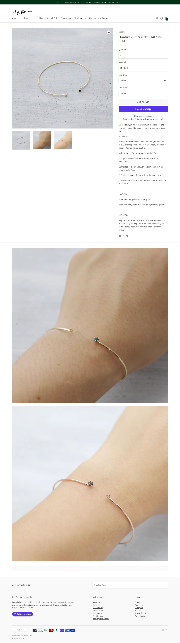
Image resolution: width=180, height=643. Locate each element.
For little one (80, 18)
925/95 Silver (37, 18)
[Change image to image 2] (42, 140)
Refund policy (140, 616)
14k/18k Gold (52, 18)
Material (122, 62)
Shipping (139, 119)
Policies (138, 610)
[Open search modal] (157, 18)
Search (137, 602)
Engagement (66, 18)
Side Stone (123, 87)
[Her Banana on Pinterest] (163, 629)
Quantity (122, 49)
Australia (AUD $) (18, 630)
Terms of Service (141, 613)
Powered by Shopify (18, 638)
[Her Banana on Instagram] (166, 629)
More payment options (143, 116)
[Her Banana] (22, 12)
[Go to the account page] (161, 18)
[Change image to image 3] (63, 140)
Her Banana (28, 636)
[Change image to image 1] (21, 140)
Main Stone (123, 75)
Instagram (139, 607)
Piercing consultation (98, 18)
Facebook (139, 605)
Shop (95, 605)
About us (16, 18)
